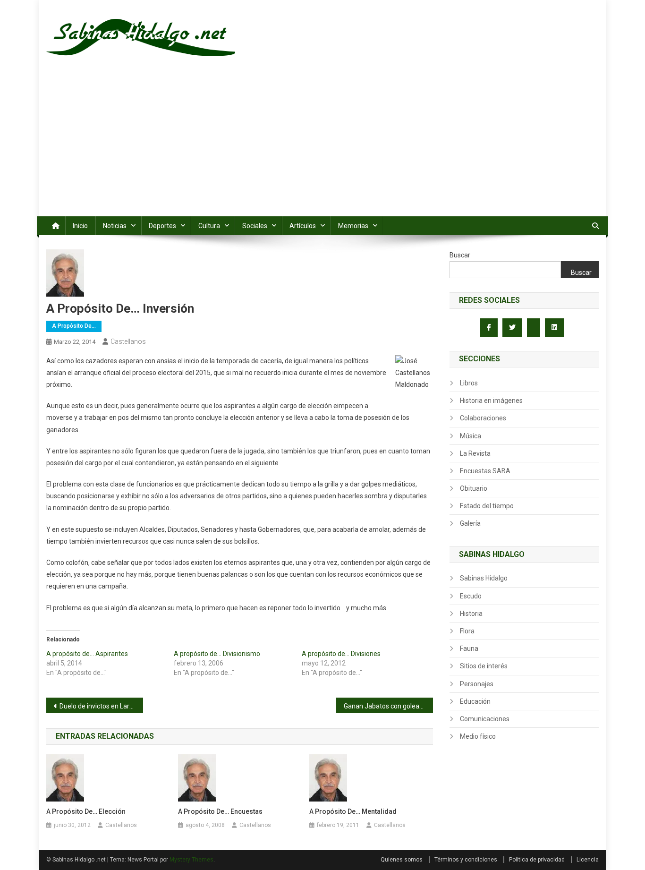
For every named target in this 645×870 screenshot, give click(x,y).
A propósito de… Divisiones (341, 653)
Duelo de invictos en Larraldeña (101, 706)
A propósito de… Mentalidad (353, 811)
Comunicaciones (484, 719)
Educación (475, 701)
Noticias (115, 226)
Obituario (473, 488)
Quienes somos (402, 859)
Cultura (209, 226)
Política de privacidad (537, 859)
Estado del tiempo (487, 506)
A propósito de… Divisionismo (217, 653)
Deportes (162, 226)
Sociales (254, 226)
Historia (471, 613)
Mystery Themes (191, 859)
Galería (470, 523)
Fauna (469, 648)
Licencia (588, 859)
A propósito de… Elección (86, 811)
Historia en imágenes (491, 400)
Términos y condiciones (465, 859)
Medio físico (478, 736)
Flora (467, 631)
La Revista (475, 453)
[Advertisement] (322, 145)
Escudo (471, 596)
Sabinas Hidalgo (484, 578)
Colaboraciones (483, 418)
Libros (469, 383)
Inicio (80, 226)
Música (470, 436)
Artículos (302, 226)
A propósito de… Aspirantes (87, 653)
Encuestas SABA (485, 471)
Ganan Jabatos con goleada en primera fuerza (388, 706)
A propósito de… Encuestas (220, 811)
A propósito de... (74, 326)
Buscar (460, 255)
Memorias (353, 226)
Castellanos (128, 341)
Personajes (476, 684)
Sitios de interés (484, 666)
